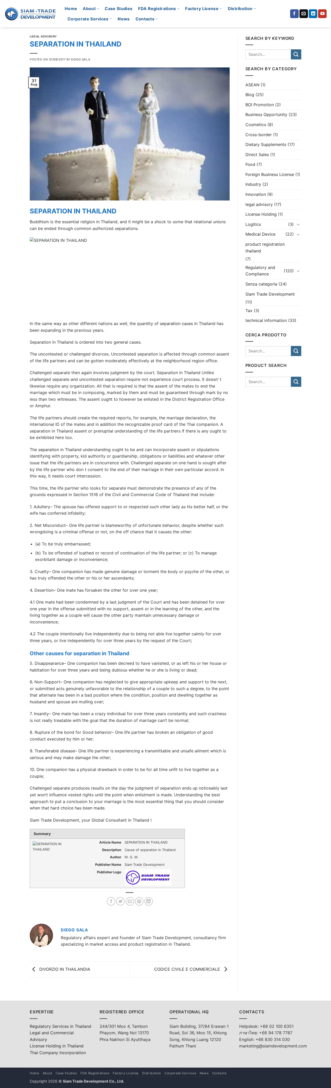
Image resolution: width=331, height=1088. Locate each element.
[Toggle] (298, 224)
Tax (248, 310)
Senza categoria (261, 284)
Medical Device (260, 234)
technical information (266, 320)
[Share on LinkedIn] (148, 901)
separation (48, 449)
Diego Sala (80, 59)
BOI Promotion (259, 104)
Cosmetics (255, 124)
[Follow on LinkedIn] (313, 13)
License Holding (261, 214)
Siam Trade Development (270, 294)
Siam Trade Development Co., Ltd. (93, 1081)
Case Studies (118, 8)
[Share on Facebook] (111, 901)
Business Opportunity (266, 114)
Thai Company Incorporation (58, 1052)
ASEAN (252, 84)
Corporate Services (88, 18)
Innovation (255, 194)
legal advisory (43, 36)
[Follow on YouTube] (322, 13)
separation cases (176, 323)
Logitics (253, 224)
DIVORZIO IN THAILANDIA (64, 968)
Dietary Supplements (265, 144)
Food (250, 164)
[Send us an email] (303, 13)
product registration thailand (265, 247)
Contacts (145, 18)
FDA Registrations (157, 8)
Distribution (240, 8)
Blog (249, 94)
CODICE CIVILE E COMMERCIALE (187, 968)
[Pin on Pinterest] (139, 901)
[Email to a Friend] (130, 901)
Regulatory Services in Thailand (60, 1026)
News (124, 18)
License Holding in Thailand (57, 1045)
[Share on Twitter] (120, 901)
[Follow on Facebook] (294, 13)
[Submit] (296, 54)
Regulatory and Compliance (260, 271)
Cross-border (258, 134)
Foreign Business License (269, 174)
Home (71, 8)
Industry (253, 184)
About (89, 8)
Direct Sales (257, 154)
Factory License (202, 8)
